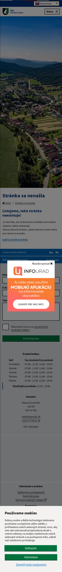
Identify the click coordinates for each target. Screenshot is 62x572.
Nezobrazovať (41, 263)
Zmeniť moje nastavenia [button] (31, 564)
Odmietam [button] (31, 557)
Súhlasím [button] (31, 548)
